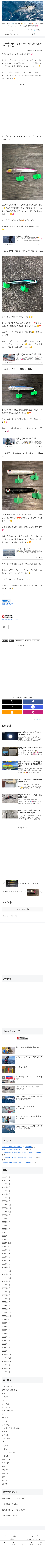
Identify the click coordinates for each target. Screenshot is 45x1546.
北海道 (29, 641)
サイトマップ (33, 1536)
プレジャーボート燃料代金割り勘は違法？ (17, 1152)
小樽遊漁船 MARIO (10, 1504)
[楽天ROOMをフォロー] (33, 712)
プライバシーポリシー (11, 1536)
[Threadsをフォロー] (12, 707)
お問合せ (12, 1539)
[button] (40, 765)
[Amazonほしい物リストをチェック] (12, 712)
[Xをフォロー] (12, 701)
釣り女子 (36, 641)
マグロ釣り (20, 641)
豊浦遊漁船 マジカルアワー (13, 1498)
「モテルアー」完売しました (12, 1162)
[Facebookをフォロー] (33, 701)
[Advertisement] (22, 109)
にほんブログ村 (7, 604)
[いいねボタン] (3, 627)
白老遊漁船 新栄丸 (9, 1515)
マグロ (6, 641)
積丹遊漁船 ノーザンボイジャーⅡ (15, 1510)
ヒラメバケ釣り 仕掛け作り (12, 1147)
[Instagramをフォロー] (33, 707)
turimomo (28, 1147)
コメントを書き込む (22, 909)
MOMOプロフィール (33, 1539)
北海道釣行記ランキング (10, 619)
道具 (12, 641)
